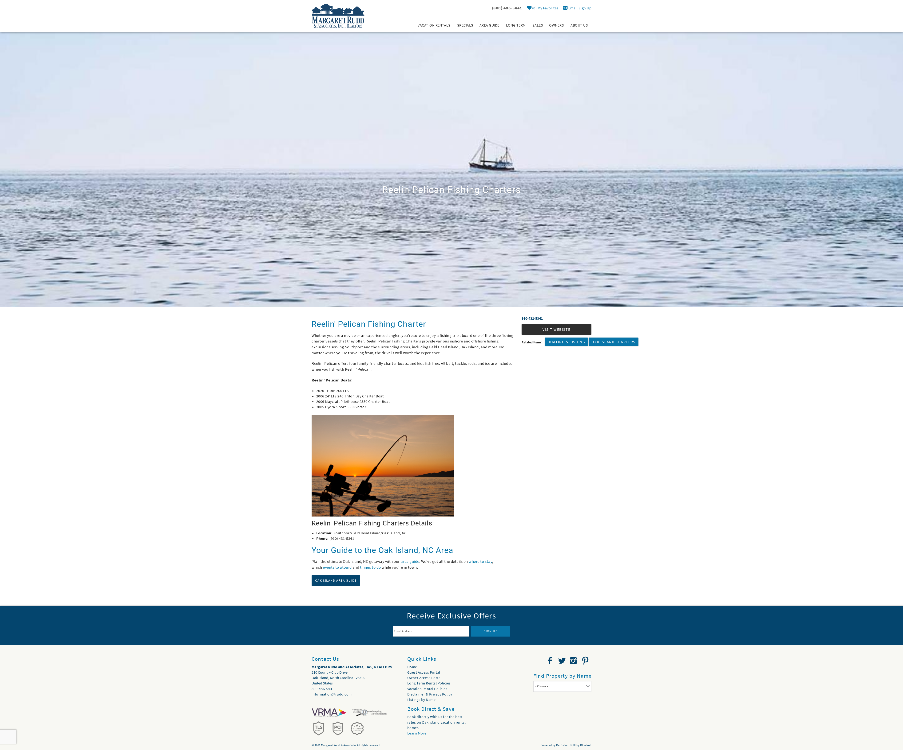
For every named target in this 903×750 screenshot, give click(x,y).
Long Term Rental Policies (429, 683)
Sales (537, 25)
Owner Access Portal (424, 677)
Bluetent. (585, 745)
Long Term (516, 25)
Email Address (405, 622)
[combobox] (562, 686)
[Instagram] (573, 661)
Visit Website (556, 329)
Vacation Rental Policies (427, 688)
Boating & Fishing (566, 341)
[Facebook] (550, 661)
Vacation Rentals (434, 25)
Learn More (417, 733)
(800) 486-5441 (507, 8)
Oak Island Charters (613, 341)
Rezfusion (562, 745)
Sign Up (491, 631)
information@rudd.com (332, 694)
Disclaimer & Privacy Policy (429, 694)
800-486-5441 (323, 688)
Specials (465, 25)
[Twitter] (562, 661)
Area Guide (489, 25)
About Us (579, 25)
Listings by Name (421, 699)
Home (412, 667)
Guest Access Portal (423, 672)
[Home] (338, 15)
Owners (556, 25)
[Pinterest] (585, 661)
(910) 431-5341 (341, 538)
